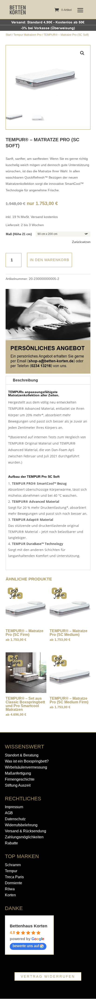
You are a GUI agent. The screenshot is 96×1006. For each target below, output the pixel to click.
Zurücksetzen (81, 242)
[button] (82, 53)
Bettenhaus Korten (28, 926)
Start (8, 34)
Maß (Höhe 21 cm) (19, 234)
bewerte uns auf (26, 946)
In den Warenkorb (49, 260)
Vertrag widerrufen (48, 976)
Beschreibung (25, 380)
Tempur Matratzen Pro (27, 34)
